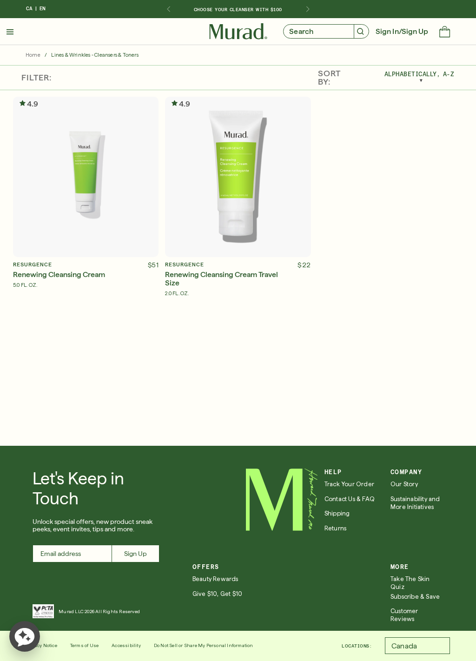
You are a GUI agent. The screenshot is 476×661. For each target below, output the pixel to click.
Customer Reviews (404, 615)
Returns (335, 528)
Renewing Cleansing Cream (59, 275)
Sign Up (135, 553)
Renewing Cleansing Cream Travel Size (221, 279)
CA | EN (36, 9)
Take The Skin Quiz (410, 582)
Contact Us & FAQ (349, 499)
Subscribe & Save (415, 596)
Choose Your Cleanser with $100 (238, 9)
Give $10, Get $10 (217, 593)
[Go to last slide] (168, 9)
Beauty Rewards (215, 578)
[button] (444, 32)
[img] (238, 31)
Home (33, 55)
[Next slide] (307, 9)
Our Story (404, 484)
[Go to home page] (282, 500)
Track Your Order (349, 484)
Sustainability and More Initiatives (415, 503)
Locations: (357, 645)
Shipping (337, 513)
